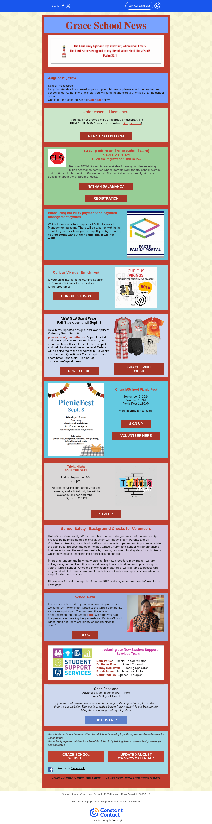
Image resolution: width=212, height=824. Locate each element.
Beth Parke (104, 660)
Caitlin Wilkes (106, 675)
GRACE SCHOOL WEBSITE (76, 756)
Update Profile (96, 801)
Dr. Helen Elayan (107, 664)
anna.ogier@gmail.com (64, 361)
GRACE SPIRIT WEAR (139, 369)
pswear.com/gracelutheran (66, 337)
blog (90, 614)
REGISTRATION (106, 198)
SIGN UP (136, 423)
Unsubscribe (79, 801)
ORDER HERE (79, 371)
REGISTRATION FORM (106, 136)
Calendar (95, 99)
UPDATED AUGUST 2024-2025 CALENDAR (136, 756)
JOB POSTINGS (106, 720)
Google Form (132, 123)
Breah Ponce (105, 671)
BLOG (85, 635)
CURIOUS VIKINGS (76, 296)
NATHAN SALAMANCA (106, 186)
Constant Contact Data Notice (123, 801)
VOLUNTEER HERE (136, 435)
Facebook (78, 768)
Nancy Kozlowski (109, 668)
